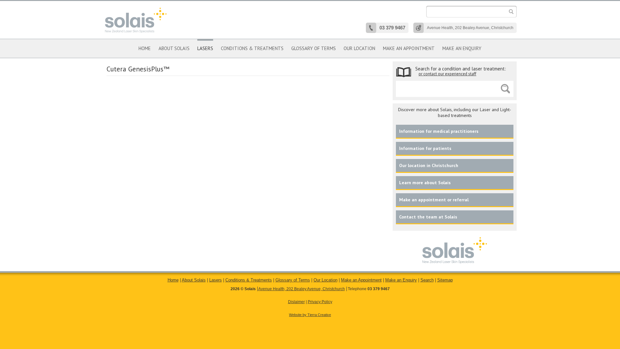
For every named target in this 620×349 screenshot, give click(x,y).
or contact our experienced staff (447, 74)
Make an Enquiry (401, 280)
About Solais (174, 48)
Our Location (325, 280)
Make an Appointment (361, 280)
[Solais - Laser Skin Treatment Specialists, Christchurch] (135, 20)
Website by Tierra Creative (310, 315)
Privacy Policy (320, 302)
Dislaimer (296, 302)
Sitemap (445, 280)
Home (145, 48)
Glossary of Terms (313, 48)
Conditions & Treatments (252, 48)
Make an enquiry (461, 48)
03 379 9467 (378, 289)
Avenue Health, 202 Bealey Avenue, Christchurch (301, 289)
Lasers (205, 48)
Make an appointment (409, 48)
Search (427, 280)
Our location (359, 48)
